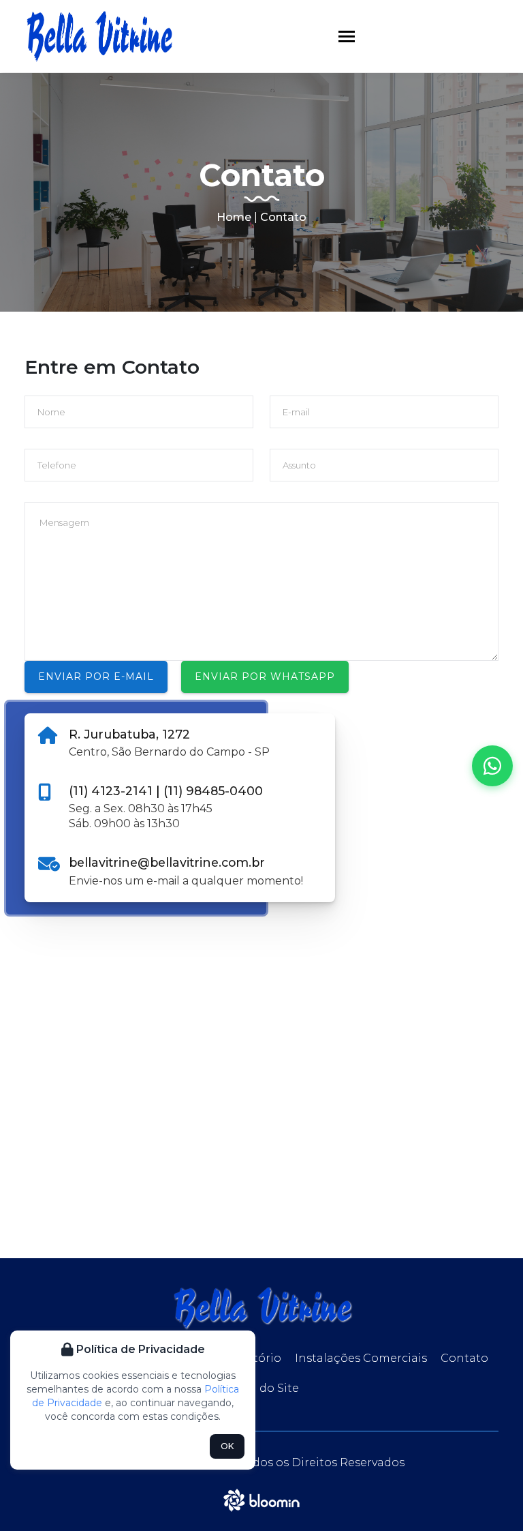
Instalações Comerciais (361, 1358)
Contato (464, 1358)
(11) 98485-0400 (213, 791)
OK (227, 1446)
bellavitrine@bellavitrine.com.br (167, 862)
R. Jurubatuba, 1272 (129, 734)
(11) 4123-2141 (112, 791)
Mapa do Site (261, 1388)
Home (234, 217)
